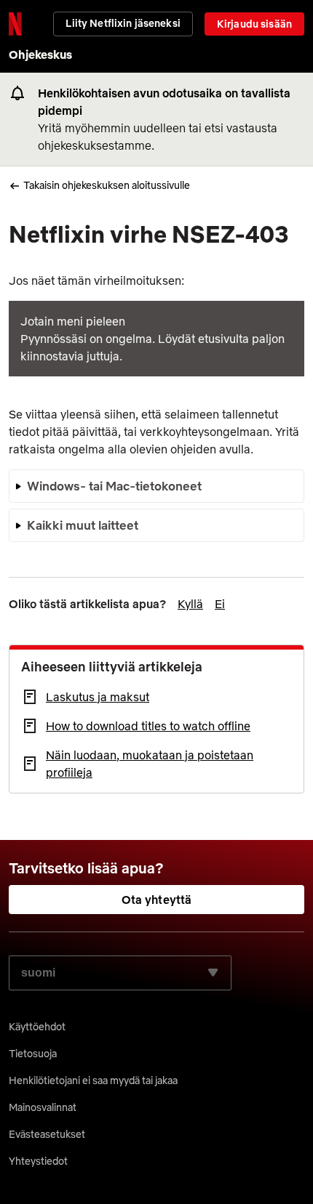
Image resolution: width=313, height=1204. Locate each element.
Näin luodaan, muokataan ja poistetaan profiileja (149, 764)
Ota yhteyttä (157, 899)
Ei (220, 604)
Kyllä (190, 604)
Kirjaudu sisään (254, 24)
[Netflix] (15, 24)
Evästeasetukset (47, 1134)
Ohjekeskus (40, 54)
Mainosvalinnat (42, 1107)
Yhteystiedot (38, 1161)
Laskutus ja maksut (97, 697)
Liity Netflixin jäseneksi (123, 23)
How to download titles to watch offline (148, 726)
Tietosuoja (33, 1053)
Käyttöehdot (37, 1026)
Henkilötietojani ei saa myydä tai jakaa (93, 1080)
